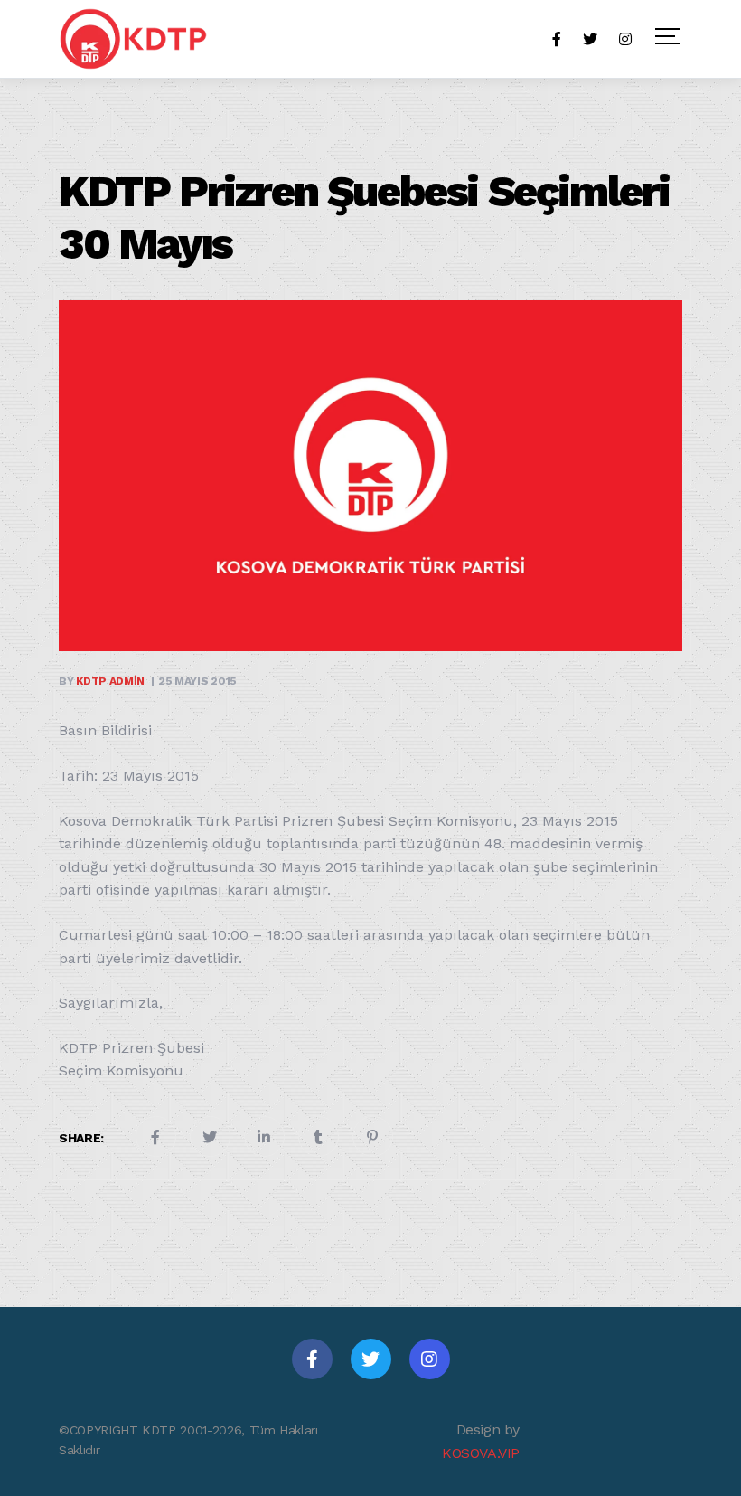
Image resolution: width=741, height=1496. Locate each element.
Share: (81, 1138)
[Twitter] (371, 1359)
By (102, 681)
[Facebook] (312, 1359)
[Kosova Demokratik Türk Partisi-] (135, 39)
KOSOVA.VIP (481, 1453)
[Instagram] (429, 1359)
